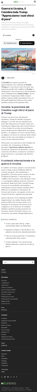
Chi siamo (4, 280)
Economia (4, 310)
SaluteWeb (4, 358)
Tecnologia (4, 369)
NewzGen (4, 354)
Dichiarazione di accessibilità (9, 299)
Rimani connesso (6, 325)
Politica (3, 269)
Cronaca (3, 272)
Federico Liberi (10, 77)
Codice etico (5, 285)
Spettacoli (4, 345)
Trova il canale (5, 330)
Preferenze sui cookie (7, 296)
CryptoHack (4, 365)
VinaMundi (4, 363)
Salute (3, 343)
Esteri (2, 307)
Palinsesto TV (5, 332)
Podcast (3, 334)
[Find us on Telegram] (5, 377)
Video (3, 371)
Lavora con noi (5, 303)
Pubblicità (4, 323)
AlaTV (2, 356)
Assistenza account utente (8, 320)
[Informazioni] (33, 35)
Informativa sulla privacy (8, 292)
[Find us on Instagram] (11, 377)
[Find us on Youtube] (8, 377)
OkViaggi (3, 361)
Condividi (8, 35)
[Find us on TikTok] (14, 377)
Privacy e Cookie (6, 294)
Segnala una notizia (6, 336)
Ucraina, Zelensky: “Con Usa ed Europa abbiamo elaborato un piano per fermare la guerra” (20, 244)
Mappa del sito (5, 301)
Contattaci (4, 318)
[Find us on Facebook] (16, 377)
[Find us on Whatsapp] (1, 377)
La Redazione (5, 283)
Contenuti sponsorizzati (8, 339)
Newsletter (4, 327)
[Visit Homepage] (18, 2)
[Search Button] (32, 262)
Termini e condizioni (7, 287)
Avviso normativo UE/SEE (8, 289)
